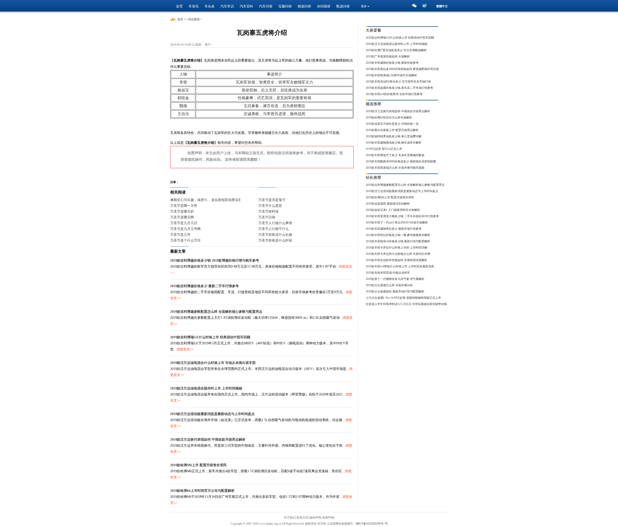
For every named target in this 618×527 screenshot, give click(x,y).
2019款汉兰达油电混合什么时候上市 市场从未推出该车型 (213, 363)
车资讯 (194, 6)
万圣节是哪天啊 (182, 217)
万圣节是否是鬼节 (271, 200)
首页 (179, 6)
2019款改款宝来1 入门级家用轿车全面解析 (393, 210)
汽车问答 (266, 6)
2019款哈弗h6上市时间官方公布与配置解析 (202, 490)
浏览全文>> (185, 349)
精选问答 (304, 6)
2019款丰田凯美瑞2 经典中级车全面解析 (391, 75)
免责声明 (328, 517)
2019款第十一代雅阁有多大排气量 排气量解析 (395, 279)
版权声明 (315, 517)
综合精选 (194, 19)
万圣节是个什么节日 (185, 240)
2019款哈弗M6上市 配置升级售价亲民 (198, 465)
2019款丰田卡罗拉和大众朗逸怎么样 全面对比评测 (398, 254)
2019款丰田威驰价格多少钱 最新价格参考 (392, 62)
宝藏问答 (285, 6)
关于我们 (289, 517)
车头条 (209, 6)
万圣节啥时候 (268, 211)
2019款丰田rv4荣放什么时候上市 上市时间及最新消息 (400, 266)
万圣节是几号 (180, 234)
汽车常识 (227, 6)
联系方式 (302, 517)
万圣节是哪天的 (182, 211)
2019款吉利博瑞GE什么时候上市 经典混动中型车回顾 (210, 337)
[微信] (416, 7)
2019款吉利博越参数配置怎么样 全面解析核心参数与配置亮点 (216, 311)
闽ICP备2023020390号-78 (371, 523)
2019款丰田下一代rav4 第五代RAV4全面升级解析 (397, 222)
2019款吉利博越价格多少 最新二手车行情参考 (204, 286)
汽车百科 (246, 6)
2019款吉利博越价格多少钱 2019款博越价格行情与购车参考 (214, 260)
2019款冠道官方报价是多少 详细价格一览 (392, 123)
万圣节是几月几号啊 (185, 229)
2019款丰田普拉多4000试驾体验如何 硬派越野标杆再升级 (402, 69)
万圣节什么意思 (270, 206)
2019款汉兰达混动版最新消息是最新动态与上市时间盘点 (212, 414)
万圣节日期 (266, 217)
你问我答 (323, 6)
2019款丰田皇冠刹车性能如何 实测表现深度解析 (396, 260)
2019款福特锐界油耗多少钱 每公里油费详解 (393, 136)
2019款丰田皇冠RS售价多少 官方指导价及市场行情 (398, 81)
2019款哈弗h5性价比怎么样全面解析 (389, 117)
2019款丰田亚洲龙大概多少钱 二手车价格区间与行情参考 (402, 216)
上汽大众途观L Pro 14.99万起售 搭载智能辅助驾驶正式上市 (403, 297)
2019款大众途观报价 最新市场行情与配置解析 (395, 291)
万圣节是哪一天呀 (183, 206)
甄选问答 (343, 6)
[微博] (425, 7)
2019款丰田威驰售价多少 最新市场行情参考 (393, 228)
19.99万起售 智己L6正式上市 (384, 149)
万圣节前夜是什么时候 (275, 240)
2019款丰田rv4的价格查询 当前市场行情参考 (394, 94)
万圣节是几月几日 (183, 223)
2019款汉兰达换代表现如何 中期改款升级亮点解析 (208, 439)
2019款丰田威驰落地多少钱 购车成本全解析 (393, 142)
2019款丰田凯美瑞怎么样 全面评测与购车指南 (395, 167)
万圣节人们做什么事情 (275, 223)
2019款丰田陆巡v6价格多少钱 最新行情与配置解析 (398, 241)
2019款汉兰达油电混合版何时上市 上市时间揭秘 (206, 388)
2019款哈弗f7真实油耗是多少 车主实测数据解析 (396, 50)
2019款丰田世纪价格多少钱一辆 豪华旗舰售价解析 (398, 235)
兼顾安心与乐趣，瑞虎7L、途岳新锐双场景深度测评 (209, 200)
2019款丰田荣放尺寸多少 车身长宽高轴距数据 (395, 155)
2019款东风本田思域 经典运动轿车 (388, 272)
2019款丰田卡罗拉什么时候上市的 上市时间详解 (396, 247)
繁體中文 (442, 6)
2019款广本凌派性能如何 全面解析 (388, 56)
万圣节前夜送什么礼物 (275, 234)
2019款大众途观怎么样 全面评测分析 (389, 285)
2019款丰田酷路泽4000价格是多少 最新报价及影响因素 (401, 161)
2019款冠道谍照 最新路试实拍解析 (388, 203)
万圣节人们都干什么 (273, 229)
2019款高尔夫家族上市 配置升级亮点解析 (392, 130)
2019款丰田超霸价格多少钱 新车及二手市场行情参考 (399, 88)
